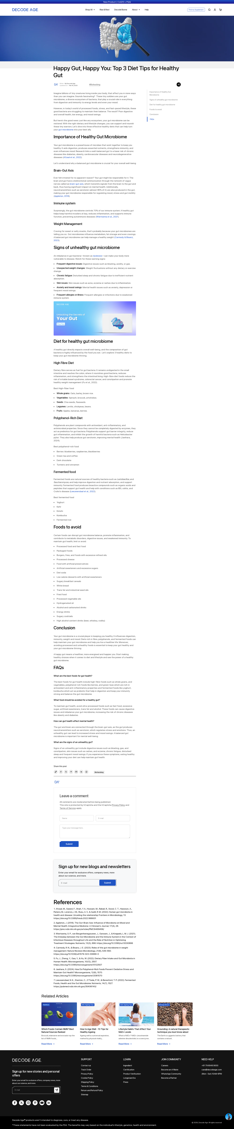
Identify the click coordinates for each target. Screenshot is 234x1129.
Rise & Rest (104, 9)
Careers (164, 1065)
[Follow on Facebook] (14, 1102)
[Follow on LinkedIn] (48, 1102)
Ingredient (127, 1065)
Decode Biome (120, 9)
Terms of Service (68, 808)
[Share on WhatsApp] (86, 772)
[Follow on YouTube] (41, 1102)
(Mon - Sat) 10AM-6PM (212, 1074)
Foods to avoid (156, 109)
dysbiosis (97, 255)
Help (147, 9)
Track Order (86, 1069)
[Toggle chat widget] (228, 1116)
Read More (46, 1044)
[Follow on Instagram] (28, 1102)
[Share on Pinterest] (71, 772)
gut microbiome (65, 129)
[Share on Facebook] (61, 772)
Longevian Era (129, 1078)
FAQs (152, 119)
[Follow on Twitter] (21, 1102)
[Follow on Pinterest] (35, 1102)
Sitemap (84, 1094)
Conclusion (154, 114)
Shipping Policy (87, 1082)
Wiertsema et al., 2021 (107, 216)
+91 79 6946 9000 (210, 1065)
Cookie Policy (87, 1078)
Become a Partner (169, 1078)
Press (125, 1082)
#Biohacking (94, 84)
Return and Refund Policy (92, 1090)
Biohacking (99, 772)
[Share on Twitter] (66, 772)
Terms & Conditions (89, 1086)
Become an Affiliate (169, 1069)
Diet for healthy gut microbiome (163, 105)
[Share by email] (76, 772)
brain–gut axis (76, 184)
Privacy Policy (118, 805)
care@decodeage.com (212, 1069)
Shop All (88, 9)
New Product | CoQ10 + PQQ (117, 2)
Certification (128, 1069)
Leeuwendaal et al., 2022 (82, 491)
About (134, 9)
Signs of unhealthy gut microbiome (164, 100)
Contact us (86, 1065)
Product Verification (132, 1074)
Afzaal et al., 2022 (72, 157)
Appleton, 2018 (61, 196)
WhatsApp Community (171, 1074)
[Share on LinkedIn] (81, 772)
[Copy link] (56, 772)
